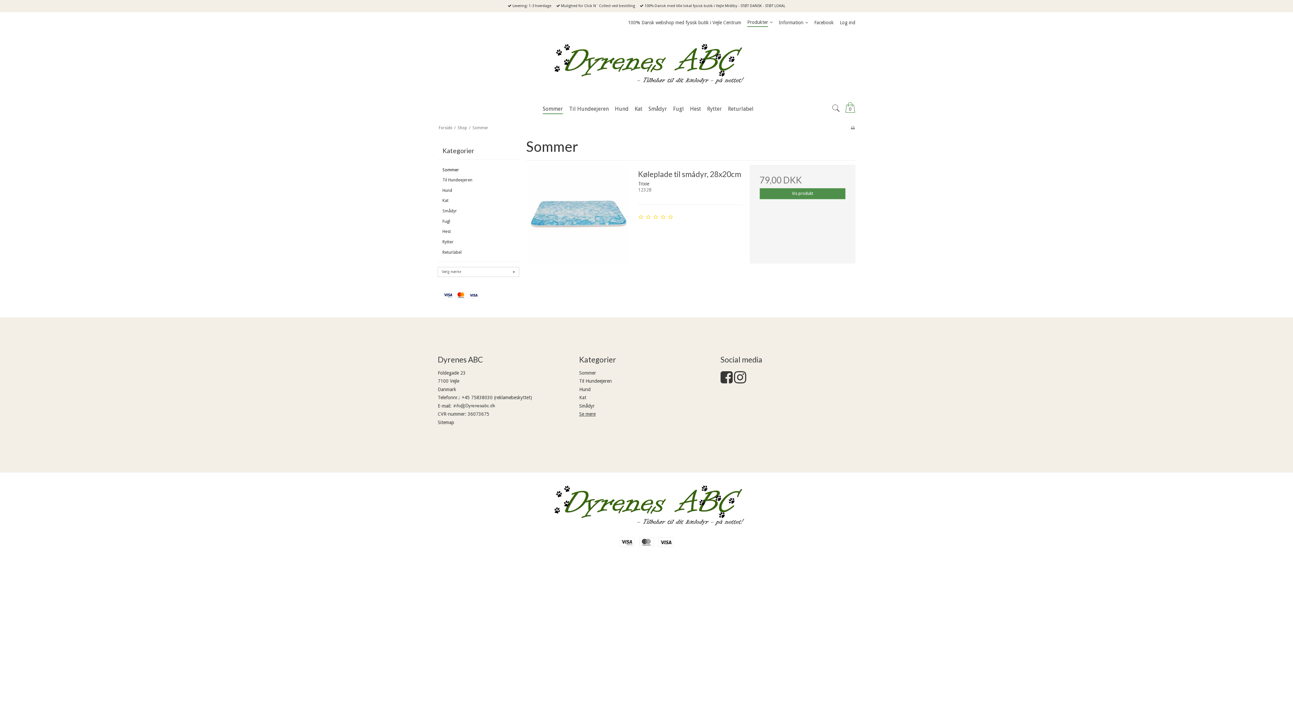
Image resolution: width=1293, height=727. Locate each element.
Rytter (448, 242)
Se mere (587, 414)
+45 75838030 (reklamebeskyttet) (497, 397)
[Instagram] (740, 380)
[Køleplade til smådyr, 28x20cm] (578, 217)
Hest (446, 231)
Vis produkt (802, 193)
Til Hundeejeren (457, 180)
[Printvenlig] (852, 128)
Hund (447, 190)
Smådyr (449, 211)
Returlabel (452, 252)
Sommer (450, 170)
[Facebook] (727, 380)
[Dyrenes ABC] (646, 65)
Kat (445, 200)
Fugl (446, 221)
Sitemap (446, 422)
